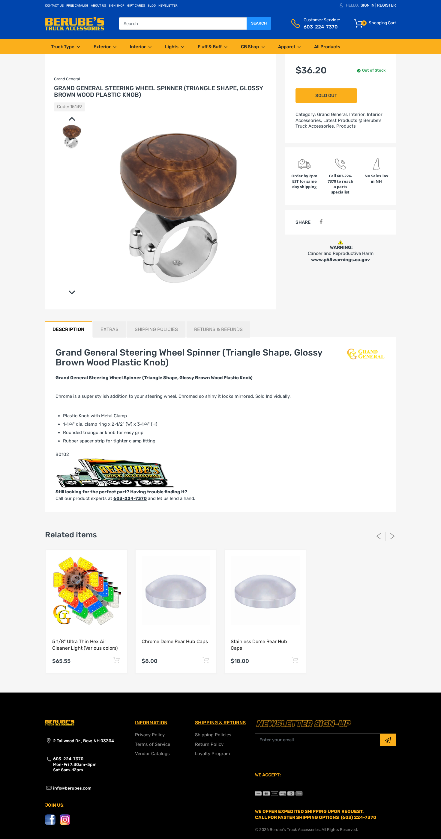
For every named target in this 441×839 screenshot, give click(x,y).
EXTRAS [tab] (109, 329)
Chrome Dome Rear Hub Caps (175, 641)
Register (386, 5)
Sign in (367, 5)
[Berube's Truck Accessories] (74, 23)
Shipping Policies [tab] (156, 329)
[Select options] (116, 660)
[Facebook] (321, 222)
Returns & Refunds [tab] (218, 329)
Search (259, 23)
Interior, (357, 114)
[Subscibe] (388, 740)
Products (346, 126)
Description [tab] (68, 329)
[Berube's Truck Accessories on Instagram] (65, 819)
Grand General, (332, 114)
